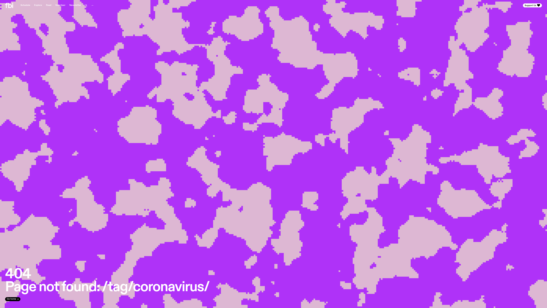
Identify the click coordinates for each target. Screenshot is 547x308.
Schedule (25, 5)
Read (48, 5)
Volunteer (60, 5)
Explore (38, 5)
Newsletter (75, 5)
